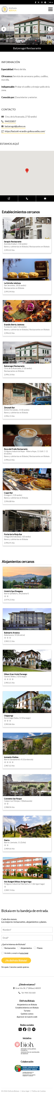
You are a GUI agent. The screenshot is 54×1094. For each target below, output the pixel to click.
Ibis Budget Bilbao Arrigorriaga (17, 881)
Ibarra (6, 840)
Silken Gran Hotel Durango (15, 674)
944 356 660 (30, 993)
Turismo (27, 1010)
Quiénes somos (27, 1014)
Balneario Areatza (12, 632)
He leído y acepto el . (16, 953)
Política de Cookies (39, 1091)
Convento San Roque (13, 798)
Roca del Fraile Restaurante (16, 449)
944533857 (10, 121)
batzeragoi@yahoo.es (15, 126)
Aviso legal (25, 1091)
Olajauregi (8, 715)
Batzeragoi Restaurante (14, 366)
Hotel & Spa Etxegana (13, 591)
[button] (3, 29)
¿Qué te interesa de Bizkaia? (13, 944)
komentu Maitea (11, 757)
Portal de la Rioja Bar (13, 534)
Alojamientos (26, 948)
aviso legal (24, 953)
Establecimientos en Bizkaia (27, 1007)
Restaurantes (10, 948)
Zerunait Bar (9, 407)
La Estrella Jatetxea (12, 283)
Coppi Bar (8, 493)
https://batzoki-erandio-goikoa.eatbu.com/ (25, 131)
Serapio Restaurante (12, 241)
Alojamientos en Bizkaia (27, 1004)
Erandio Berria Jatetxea (14, 324)
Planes (40, 948)
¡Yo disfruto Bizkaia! (16, 960)
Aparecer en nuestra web (27, 1017)
